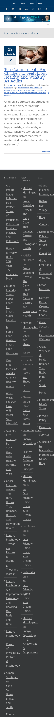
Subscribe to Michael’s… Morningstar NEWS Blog (43, 452)
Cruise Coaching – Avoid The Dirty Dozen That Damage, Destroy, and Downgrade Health (10, 504)
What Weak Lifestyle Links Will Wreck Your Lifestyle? (10, 408)
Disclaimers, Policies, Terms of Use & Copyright (43, 242)
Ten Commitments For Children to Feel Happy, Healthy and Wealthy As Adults (26, 75)
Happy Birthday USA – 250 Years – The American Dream (10, 263)
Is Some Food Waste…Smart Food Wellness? (10, 340)
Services (43, 434)
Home (42, 392)
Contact (43, 224)
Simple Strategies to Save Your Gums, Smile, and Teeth (10, 690)
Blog (42, 217)
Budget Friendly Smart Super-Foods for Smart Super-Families (10, 303)
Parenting (8, 87)
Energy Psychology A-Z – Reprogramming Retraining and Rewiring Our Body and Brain (10, 602)
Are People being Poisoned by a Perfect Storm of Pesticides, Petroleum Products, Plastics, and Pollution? (10, 213)
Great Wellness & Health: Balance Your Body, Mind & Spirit (43, 366)
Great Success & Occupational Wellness (43, 330)
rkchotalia (29, 572)
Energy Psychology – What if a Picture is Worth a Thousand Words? (10, 554)
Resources (43, 427)
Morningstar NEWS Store (43, 404)
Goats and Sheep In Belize (26, 344)
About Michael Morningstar (43, 190)
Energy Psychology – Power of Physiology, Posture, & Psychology (10, 648)
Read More (46, 151)
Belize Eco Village (43, 205)
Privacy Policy (43, 418)
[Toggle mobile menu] (48, 23)
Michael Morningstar (14, 85)
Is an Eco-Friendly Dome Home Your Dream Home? (28, 502)
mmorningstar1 (32, 430)
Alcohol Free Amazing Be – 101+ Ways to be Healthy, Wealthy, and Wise (10, 452)
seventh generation (17, 93)
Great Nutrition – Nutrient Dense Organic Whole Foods (43, 300)
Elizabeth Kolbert (19, 90)
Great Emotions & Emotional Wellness (43, 269)
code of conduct (23, 87)
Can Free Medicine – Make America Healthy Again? (10, 373)
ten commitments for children (35, 93)
